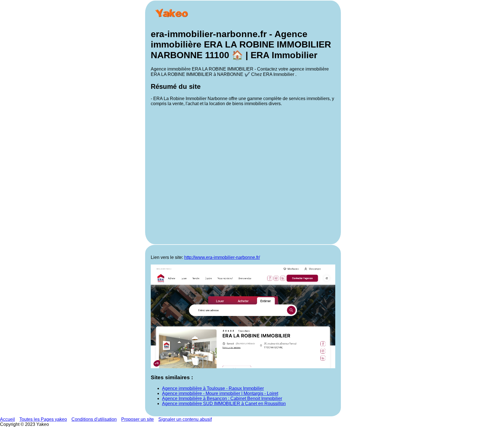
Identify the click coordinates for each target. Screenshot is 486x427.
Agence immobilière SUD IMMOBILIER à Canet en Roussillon (224, 403)
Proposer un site (137, 419)
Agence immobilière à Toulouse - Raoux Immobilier (213, 388)
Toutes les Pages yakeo (43, 419)
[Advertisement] (243, 175)
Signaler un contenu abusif (185, 419)
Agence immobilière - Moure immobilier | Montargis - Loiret (220, 393)
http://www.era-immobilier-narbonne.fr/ (222, 257)
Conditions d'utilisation (94, 419)
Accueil (7, 419)
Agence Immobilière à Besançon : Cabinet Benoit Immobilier (222, 398)
